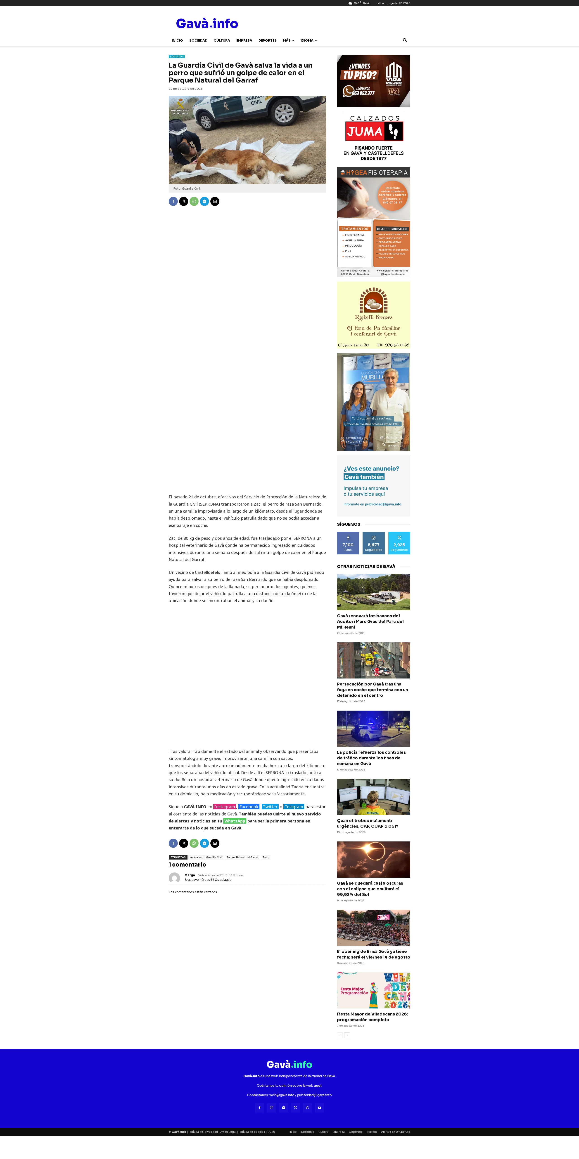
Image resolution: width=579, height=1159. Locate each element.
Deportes (268, 40)
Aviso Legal (228, 1131)
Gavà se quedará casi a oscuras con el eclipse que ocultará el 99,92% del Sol (370, 889)
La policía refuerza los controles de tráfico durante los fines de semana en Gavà (371, 758)
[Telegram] (204, 201)
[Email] (214, 201)
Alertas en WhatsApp (395, 1131)
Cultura (222, 40)
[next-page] (347, 1035)
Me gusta (348, 533)
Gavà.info (179, 1131)
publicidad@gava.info (314, 1095)
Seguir (373, 533)
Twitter (270, 806)
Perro (266, 857)
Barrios (372, 1131)
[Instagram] (271, 1107)
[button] (404, 41)
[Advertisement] (247, 423)
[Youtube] (319, 1107)
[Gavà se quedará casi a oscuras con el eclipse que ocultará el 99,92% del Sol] (373, 859)
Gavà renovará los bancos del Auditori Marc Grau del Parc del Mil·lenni (370, 621)
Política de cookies (252, 1131)
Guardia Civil (214, 857)
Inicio (177, 40)
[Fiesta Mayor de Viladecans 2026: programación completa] (373, 990)
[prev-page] (340, 1035)
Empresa (244, 40)
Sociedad (198, 40)
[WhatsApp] (194, 201)
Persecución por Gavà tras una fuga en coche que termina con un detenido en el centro (372, 690)
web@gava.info (281, 1095)
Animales (196, 857)
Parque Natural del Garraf (242, 857)
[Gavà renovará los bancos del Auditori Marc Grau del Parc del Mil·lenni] (373, 592)
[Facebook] (173, 201)
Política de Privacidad (203, 1131)
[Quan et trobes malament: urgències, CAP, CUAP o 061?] (373, 797)
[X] (183, 201)
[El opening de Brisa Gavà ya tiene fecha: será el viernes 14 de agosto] (373, 928)
